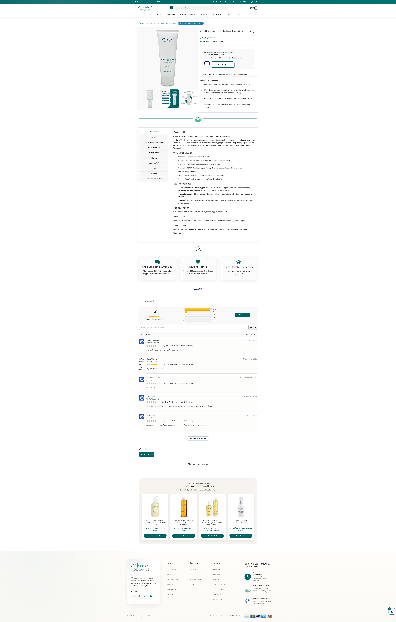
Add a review (242, 315)
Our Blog (193, 574)
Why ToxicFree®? (196, 579)
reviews (211, 38)
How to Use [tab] (154, 137)
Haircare (193, 14)
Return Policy (217, 599)
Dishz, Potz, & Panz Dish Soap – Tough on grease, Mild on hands (212, 523)
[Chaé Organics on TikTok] (145, 596)
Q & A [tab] (154, 168)
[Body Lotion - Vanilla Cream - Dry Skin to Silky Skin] (155, 507)
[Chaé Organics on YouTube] (151, 596)
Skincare (159, 14)
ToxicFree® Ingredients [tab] (154, 142)
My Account (217, 569)
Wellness (183, 14)
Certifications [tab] (154, 153)
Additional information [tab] (154, 179)
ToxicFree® (237, 2)
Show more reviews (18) (198, 438)
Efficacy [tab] (154, 158)
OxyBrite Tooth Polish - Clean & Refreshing (177, 346)
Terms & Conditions (219, 589)
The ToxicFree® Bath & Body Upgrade (167, 23)
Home (142, 23)
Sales (238, 14)
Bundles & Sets (172, 579)
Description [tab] (154, 132)
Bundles (229, 14)
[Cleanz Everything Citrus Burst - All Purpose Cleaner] (183, 507)
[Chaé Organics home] (145, 8)
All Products (171, 569)
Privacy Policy (217, 594)
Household (204, 14)
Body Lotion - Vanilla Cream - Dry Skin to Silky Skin (155, 523)
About (215, 2)
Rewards (216, 579)
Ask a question (147, 454)
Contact (227, 2)
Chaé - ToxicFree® (150, 23)
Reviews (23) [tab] (154, 163)
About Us (193, 569)
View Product (155, 536)
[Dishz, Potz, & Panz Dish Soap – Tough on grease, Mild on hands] (212, 507)
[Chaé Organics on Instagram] (133, 596)
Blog (221, 2)
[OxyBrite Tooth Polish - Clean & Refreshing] (160, 346)
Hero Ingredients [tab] (154, 148)
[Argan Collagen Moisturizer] (241, 507)
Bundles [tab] (154, 174)
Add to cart (222, 64)
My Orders (216, 574)
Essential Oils (217, 14)
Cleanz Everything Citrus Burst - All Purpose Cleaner (183, 523)
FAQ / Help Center (219, 584)
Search (253, 327)
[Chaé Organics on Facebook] (139, 596)
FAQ (244, 2)
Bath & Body (171, 14)
